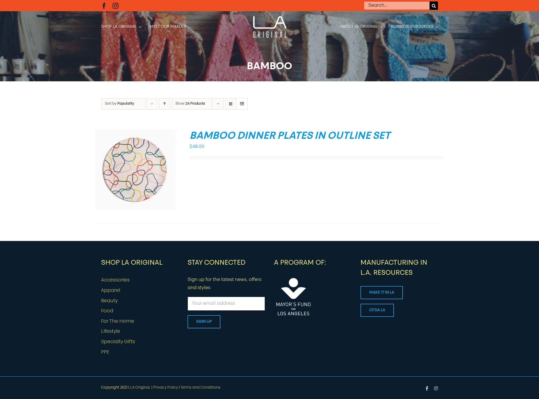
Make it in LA (381, 292)
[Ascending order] (164, 104)
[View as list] (241, 103)
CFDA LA (377, 310)
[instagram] (115, 6)
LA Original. (140, 387)
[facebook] (104, 6)
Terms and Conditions (200, 387)
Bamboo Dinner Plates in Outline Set (289, 136)
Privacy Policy (165, 387)
